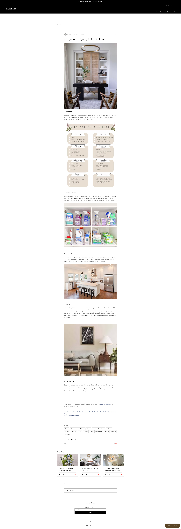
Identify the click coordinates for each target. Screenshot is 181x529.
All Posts (59, 24)
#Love (80, 431)
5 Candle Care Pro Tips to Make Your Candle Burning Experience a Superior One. (112, 469)
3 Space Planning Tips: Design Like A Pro (90, 469)
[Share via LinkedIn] (72, 439)
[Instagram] (90, 521)
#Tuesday (67, 431)
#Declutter (67, 434)
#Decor (94, 428)
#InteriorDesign (74, 428)
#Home (66, 428)
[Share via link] (75, 439)
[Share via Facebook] (65, 439)
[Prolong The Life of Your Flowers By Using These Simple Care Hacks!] (67, 460)
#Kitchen (107, 431)
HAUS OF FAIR (11, 9)
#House (88, 428)
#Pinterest (74, 431)
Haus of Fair (90, 503)
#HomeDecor (101, 428)
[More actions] (116, 34)
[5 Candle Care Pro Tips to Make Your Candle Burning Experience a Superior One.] (113, 460)
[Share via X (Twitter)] (68, 439)
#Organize (113, 431)
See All (122, 451)
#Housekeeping (98, 431)
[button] (171, 5)
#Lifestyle (86, 431)
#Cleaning (82, 428)
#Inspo (91, 431)
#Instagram (109, 428)
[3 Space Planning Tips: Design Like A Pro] (90, 460)
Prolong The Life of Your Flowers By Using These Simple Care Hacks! (66, 469)
